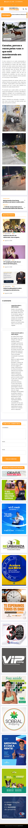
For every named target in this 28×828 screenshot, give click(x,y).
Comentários (5, 427)
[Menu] (2, 8)
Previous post (6, 198)
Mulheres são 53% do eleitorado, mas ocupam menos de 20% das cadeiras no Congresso (12, 236)
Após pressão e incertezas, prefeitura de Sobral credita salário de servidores (14, 201)
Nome (3, 441)
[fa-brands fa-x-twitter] (14, 4)
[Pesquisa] (23, 9)
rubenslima (7, 233)
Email (3, 449)
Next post (5, 204)
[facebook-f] (12, 4)
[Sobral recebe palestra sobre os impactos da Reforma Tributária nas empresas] (14, 278)
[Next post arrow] (24, 207)
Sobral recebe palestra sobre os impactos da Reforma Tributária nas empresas (12, 289)
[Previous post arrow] (24, 200)
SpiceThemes (20, 825)
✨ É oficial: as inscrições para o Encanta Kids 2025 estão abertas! (13, 207)
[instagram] (16, 4)
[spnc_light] (26, 9)
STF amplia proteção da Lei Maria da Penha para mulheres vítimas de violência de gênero (13, 263)
